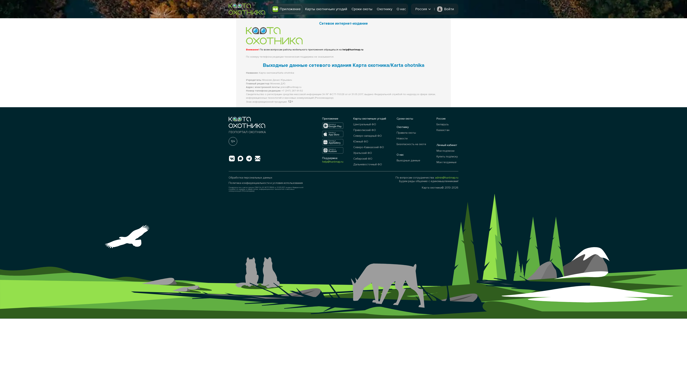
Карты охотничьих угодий (326, 9)
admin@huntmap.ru (446, 177)
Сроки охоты (362, 9)
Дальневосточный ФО (367, 164)
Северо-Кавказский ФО (368, 147)
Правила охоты (406, 133)
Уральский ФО (362, 153)
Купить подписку (447, 156)
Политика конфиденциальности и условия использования (266, 183)
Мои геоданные (447, 162)
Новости (402, 138)
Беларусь (443, 124)
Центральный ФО (364, 124)
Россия (441, 118)
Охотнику (384, 9)
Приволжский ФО (364, 130)
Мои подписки (445, 151)
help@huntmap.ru (332, 162)
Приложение (290, 9)
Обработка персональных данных (250, 177)
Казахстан (443, 130)
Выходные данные (408, 160)
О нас (401, 9)
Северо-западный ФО (367, 136)
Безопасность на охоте (411, 144)
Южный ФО (360, 141)
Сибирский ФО (362, 158)
